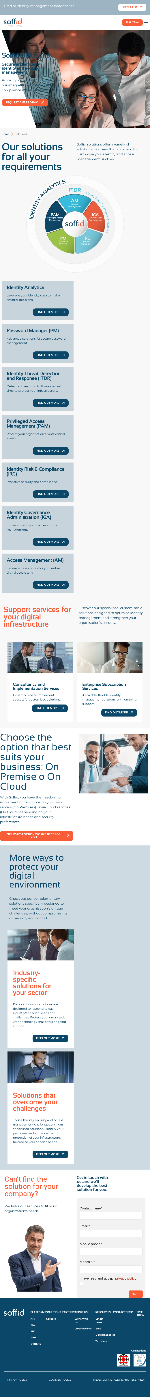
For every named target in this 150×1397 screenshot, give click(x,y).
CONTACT (119, 1312)
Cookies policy (60, 1379)
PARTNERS (68, 1312)
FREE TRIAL (140, 1313)
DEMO (129, 1312)
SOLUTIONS (53, 1312)
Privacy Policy (16, 1379)
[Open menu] (146, 22)
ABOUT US (81, 1312)
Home (5, 134)
